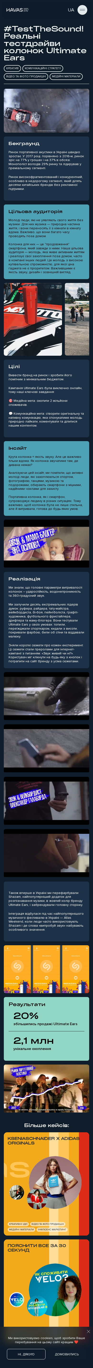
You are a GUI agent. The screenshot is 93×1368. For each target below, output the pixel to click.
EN (62, 10)
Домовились (67, 1354)
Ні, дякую (26, 1354)
